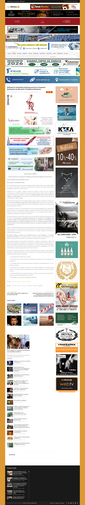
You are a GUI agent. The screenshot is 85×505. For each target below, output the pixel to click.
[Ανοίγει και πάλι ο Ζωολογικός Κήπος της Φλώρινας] (10, 439)
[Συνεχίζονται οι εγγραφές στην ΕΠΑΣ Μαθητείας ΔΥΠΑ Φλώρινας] (9, 479)
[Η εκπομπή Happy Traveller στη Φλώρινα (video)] (10, 420)
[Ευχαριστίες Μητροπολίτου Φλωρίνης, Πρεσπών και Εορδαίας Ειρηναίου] (9, 499)
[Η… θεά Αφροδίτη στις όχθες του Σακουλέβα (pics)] (10, 433)
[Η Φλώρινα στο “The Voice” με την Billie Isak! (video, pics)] (10, 363)
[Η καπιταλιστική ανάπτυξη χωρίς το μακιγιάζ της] (14, 308)
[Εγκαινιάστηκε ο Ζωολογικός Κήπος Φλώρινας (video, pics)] (10, 376)
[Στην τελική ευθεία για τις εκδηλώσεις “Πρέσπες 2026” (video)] (9, 492)
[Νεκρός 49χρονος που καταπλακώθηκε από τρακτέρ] (10, 414)
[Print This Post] (8, 103)
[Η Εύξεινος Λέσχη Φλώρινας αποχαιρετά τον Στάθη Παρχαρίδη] (14, 321)
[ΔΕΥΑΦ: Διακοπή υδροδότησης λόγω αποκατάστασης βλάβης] (30, 308)
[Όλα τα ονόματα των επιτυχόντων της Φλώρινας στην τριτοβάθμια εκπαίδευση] (18, 342)
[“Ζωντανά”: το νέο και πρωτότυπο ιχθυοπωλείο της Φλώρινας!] (10, 390)
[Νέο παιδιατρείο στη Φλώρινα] (10, 402)
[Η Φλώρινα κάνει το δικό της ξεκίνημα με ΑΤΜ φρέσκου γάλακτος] (10, 445)
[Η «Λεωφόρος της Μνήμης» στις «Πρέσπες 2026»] (46, 321)
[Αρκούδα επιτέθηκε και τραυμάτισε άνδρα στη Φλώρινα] (10, 396)
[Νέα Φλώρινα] (13, 6)
